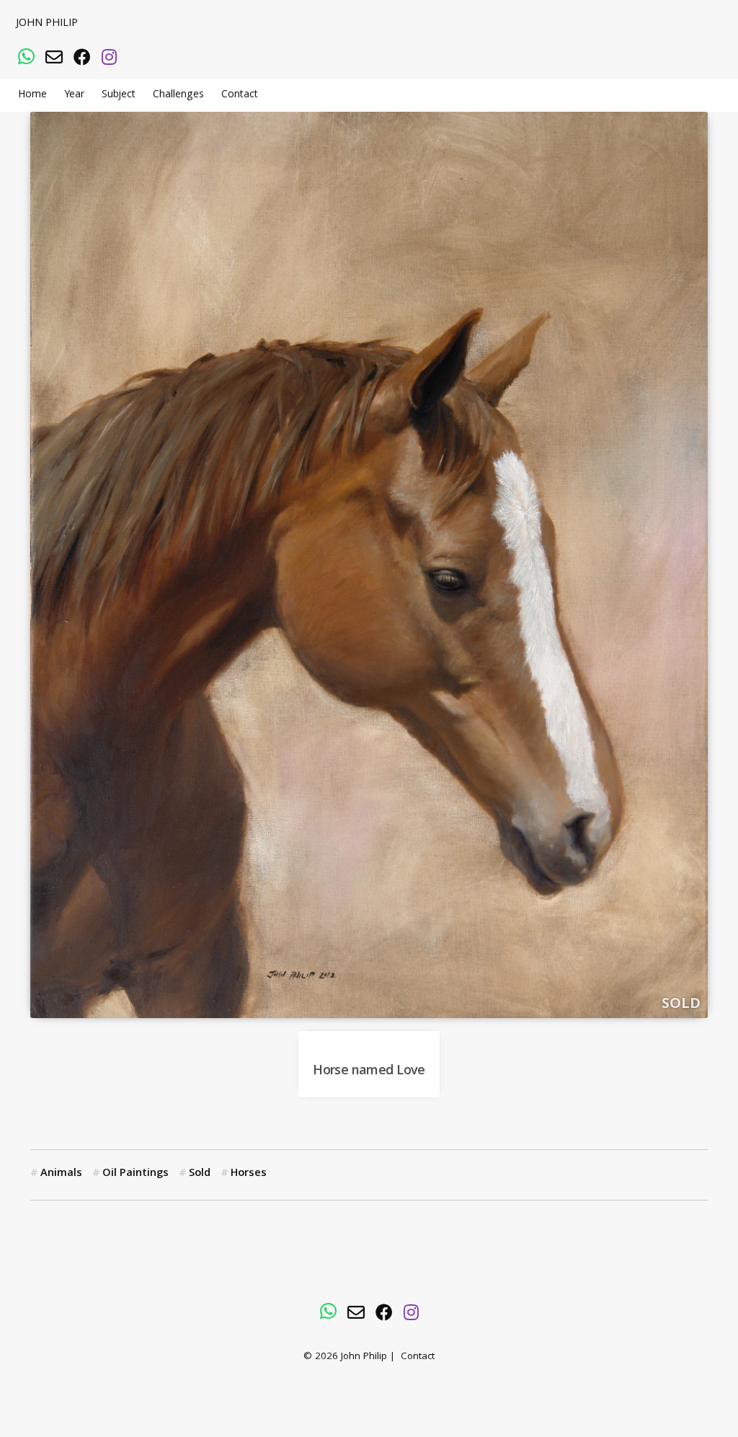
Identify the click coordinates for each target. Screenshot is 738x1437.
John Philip (47, 23)
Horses (249, 1173)
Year (74, 95)
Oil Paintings (135, 1173)
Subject (118, 95)
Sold (199, 1173)
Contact (239, 95)
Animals (61, 1173)
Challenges (178, 95)
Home (32, 95)
